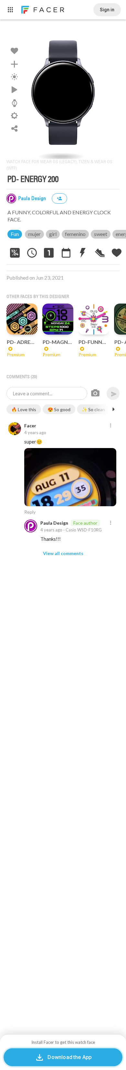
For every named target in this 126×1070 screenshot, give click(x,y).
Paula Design (32, 198)
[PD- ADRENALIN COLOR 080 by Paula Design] (21, 319)
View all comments (63, 553)
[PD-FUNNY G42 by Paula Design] (93, 319)
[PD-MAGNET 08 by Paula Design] (57, 319)
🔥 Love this (23, 409)
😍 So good (58, 409)
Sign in (107, 9)
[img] (11, 198)
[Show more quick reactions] (113, 409)
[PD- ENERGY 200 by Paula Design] (63, 92)
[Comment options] (110, 426)
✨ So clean (93, 409)
